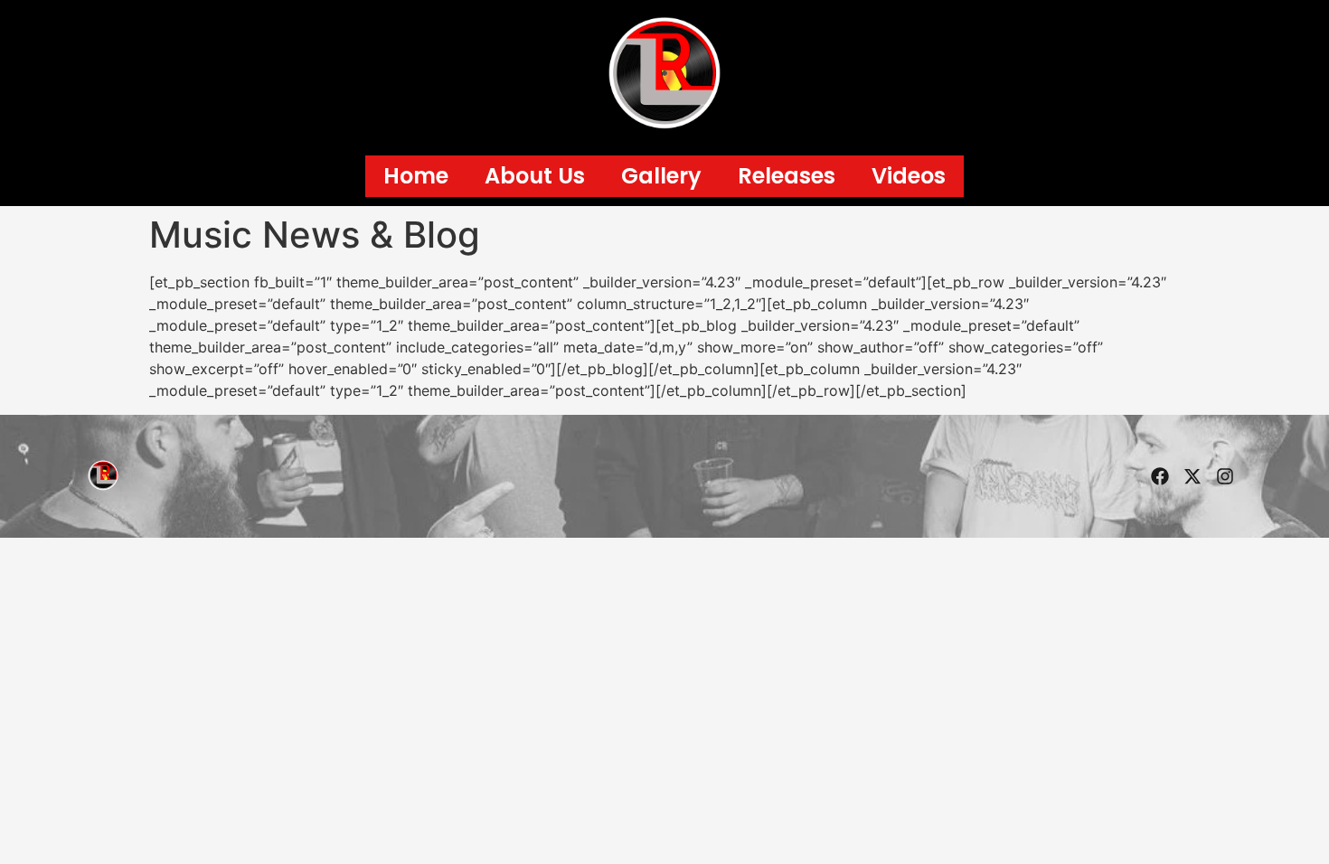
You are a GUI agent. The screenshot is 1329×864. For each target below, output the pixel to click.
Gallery (661, 176)
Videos (909, 176)
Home (415, 176)
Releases (786, 176)
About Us (535, 176)
